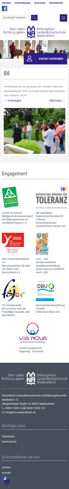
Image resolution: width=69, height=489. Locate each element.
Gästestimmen (56, 3)
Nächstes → (57, 100)
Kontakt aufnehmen (51, 58)
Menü (63, 18)
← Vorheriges (12, 100)
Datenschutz (9, 441)
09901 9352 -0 (13, 408)
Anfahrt (6, 467)
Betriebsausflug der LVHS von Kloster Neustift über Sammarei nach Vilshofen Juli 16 (34, 91)
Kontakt (6, 472)
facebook (4, 8)
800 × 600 (52, 86)
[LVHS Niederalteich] (34, 32)
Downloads (39, 3)
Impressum (8, 436)
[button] (6, 482)
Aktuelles (6, 3)
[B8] (34, 131)
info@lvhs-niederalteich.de (20, 412)
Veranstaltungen (23, 3)
